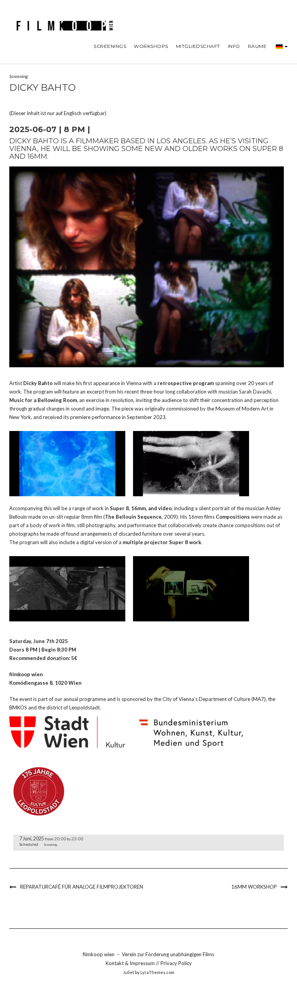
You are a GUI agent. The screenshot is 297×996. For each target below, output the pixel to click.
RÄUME (257, 46)
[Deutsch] (279, 46)
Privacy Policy (176, 963)
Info (234, 46)
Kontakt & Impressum (131, 963)
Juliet (128, 972)
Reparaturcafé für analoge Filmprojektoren (81, 887)
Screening (18, 76)
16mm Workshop (254, 887)
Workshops (151, 46)
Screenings (110, 46)
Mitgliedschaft (198, 46)
